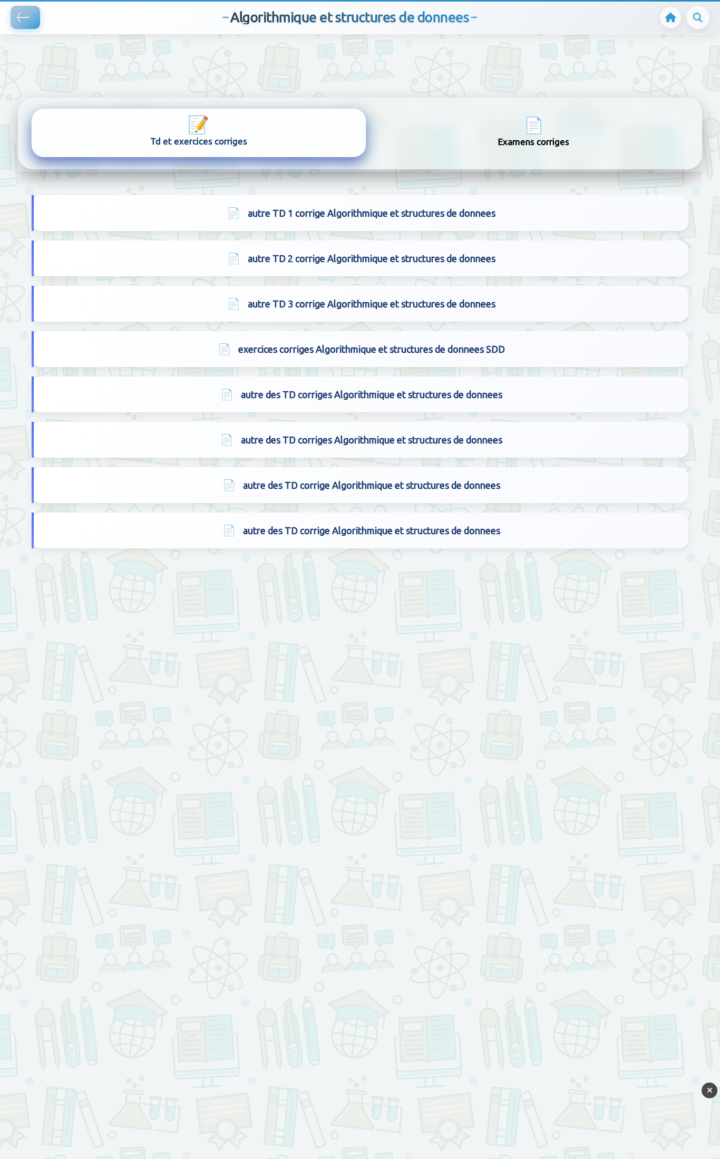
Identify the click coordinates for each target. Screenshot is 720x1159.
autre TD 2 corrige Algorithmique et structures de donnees (371, 258)
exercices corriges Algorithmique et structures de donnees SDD (371, 349)
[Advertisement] (192, 50)
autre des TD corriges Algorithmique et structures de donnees (371, 394)
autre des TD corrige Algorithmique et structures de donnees (371, 485)
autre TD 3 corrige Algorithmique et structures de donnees (371, 303)
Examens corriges (533, 131)
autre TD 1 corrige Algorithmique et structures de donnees (371, 213)
